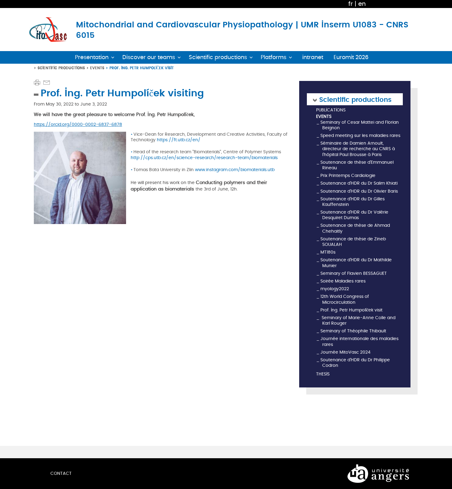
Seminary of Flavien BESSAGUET (353, 273)
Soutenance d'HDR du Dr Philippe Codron (355, 363)
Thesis (323, 374)
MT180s (327, 252)
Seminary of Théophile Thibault (353, 331)
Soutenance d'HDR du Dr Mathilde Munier (356, 263)
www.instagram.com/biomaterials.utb (235, 169)
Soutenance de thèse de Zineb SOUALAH (353, 242)
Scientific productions (61, 67)
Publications (331, 110)
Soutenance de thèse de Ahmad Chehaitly (355, 228)
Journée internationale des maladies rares (359, 341)
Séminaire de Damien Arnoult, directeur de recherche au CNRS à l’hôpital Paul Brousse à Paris (357, 149)
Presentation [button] (92, 57)
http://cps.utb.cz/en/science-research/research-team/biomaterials (204, 157)
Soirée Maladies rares (343, 281)
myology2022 (334, 289)
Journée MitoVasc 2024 (345, 352)
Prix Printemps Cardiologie (347, 175)
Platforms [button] (273, 57)
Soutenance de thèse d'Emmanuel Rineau (357, 165)
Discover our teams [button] (148, 57)
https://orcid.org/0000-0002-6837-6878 (78, 124)
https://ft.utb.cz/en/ (178, 140)
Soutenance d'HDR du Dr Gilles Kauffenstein (352, 202)
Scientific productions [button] (218, 57)
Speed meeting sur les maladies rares (360, 135)
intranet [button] (312, 57)
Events (97, 67)
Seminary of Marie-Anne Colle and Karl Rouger (357, 321)
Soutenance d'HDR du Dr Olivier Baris (359, 191)
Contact (61, 473)
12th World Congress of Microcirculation (344, 299)
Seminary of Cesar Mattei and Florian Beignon (359, 125)
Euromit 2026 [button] (351, 57)
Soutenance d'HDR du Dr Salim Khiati (359, 183)
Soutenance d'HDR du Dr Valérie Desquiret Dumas (354, 215)
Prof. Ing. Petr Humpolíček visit (351, 310)
